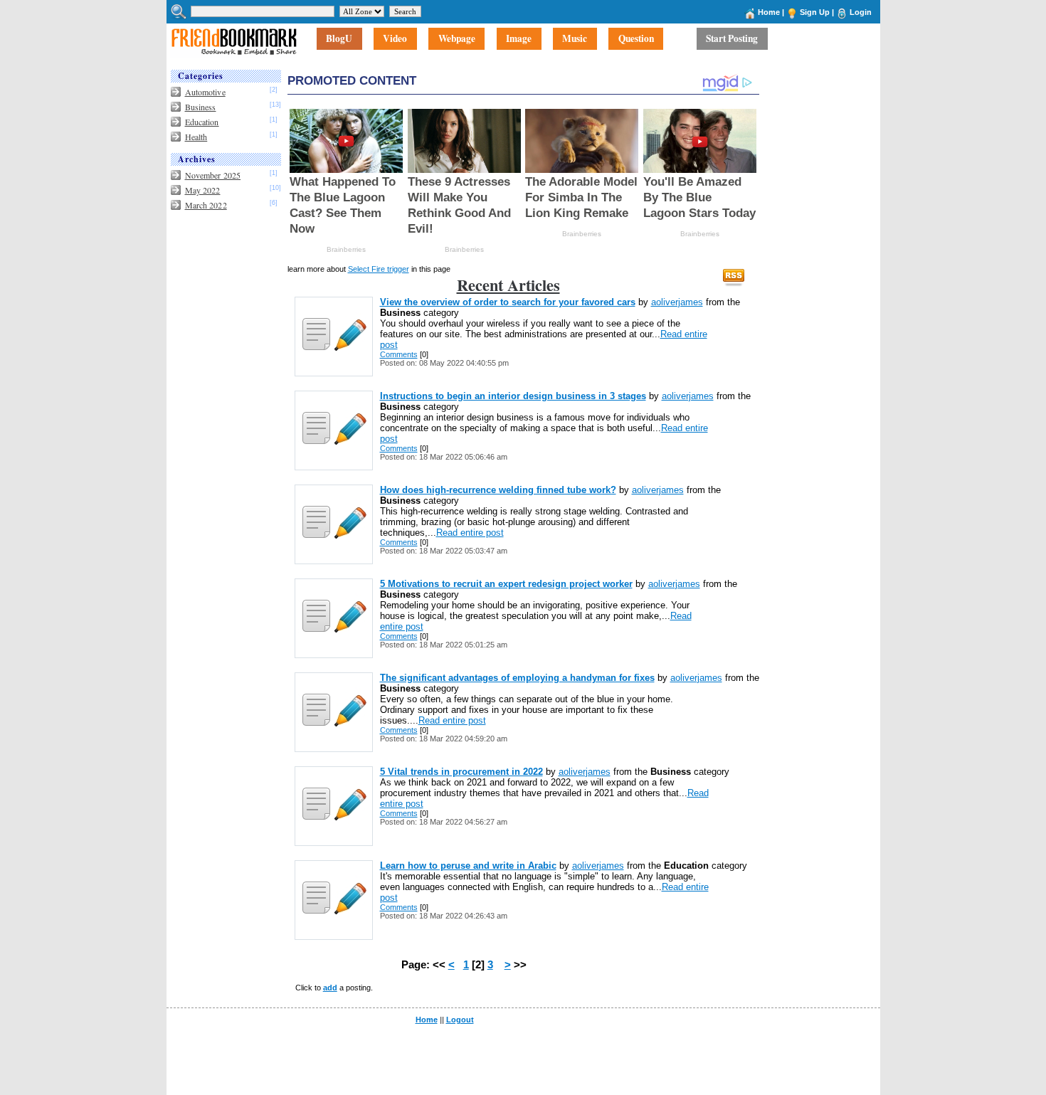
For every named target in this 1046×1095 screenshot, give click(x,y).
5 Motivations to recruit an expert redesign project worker (506, 583)
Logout (460, 1019)
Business (200, 106)
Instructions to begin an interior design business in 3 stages (513, 396)
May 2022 (203, 190)
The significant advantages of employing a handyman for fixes (517, 677)
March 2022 (206, 205)
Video (395, 39)
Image (519, 39)
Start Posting (732, 39)
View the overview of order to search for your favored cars (507, 302)
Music (574, 39)
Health (196, 136)
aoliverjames (677, 302)
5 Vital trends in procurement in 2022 (461, 771)
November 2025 (213, 175)
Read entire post (470, 532)
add (330, 987)
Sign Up (815, 12)
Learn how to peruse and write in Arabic (468, 865)
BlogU (339, 39)
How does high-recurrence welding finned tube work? (498, 490)
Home (769, 12)
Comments (399, 354)
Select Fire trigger (378, 269)
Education (202, 121)
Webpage (456, 39)
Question (636, 39)
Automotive (205, 91)
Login (861, 12)
